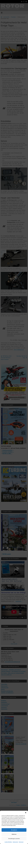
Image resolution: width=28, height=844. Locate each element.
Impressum (21, 842)
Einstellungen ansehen (14, 838)
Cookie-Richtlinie (8, 842)
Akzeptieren (14, 830)
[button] (25, 812)
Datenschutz (15, 842)
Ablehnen (14, 834)
